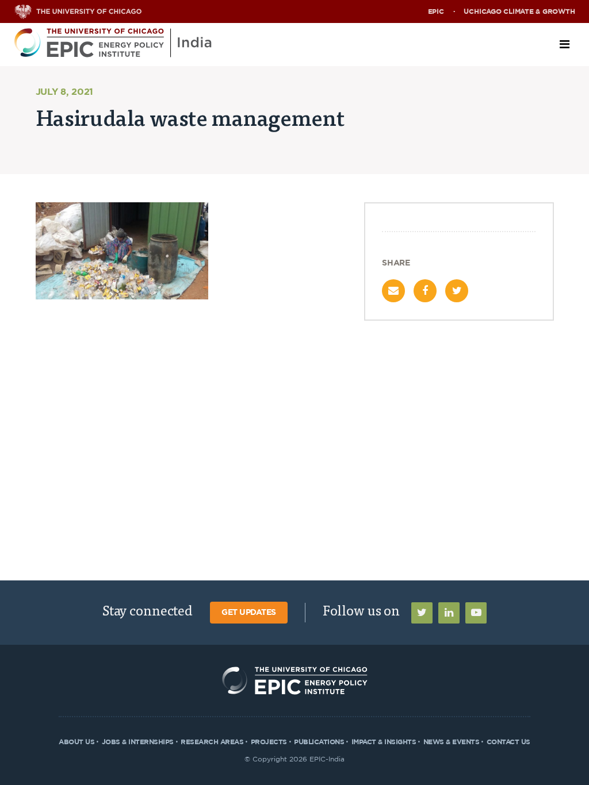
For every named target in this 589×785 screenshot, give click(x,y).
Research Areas (212, 741)
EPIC (436, 11)
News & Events (451, 741)
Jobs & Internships (138, 741)
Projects (269, 741)
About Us (76, 741)
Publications (319, 741)
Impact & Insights (383, 741)
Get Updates (248, 613)
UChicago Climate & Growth (519, 11)
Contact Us (508, 741)
